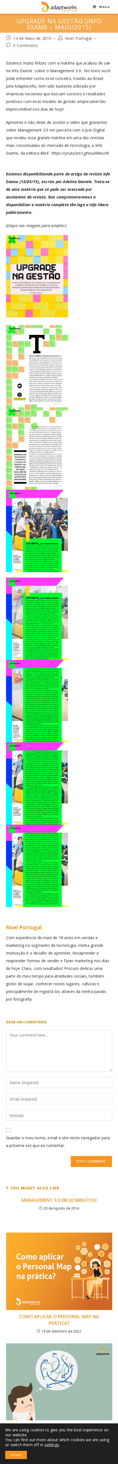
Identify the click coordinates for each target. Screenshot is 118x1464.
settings (51, 1444)
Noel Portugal (78, 38)
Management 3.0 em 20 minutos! (59, 1200)
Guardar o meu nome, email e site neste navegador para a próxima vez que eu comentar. (58, 1141)
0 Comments (25, 45)
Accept (16, 1454)
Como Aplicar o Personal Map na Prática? (59, 1320)
